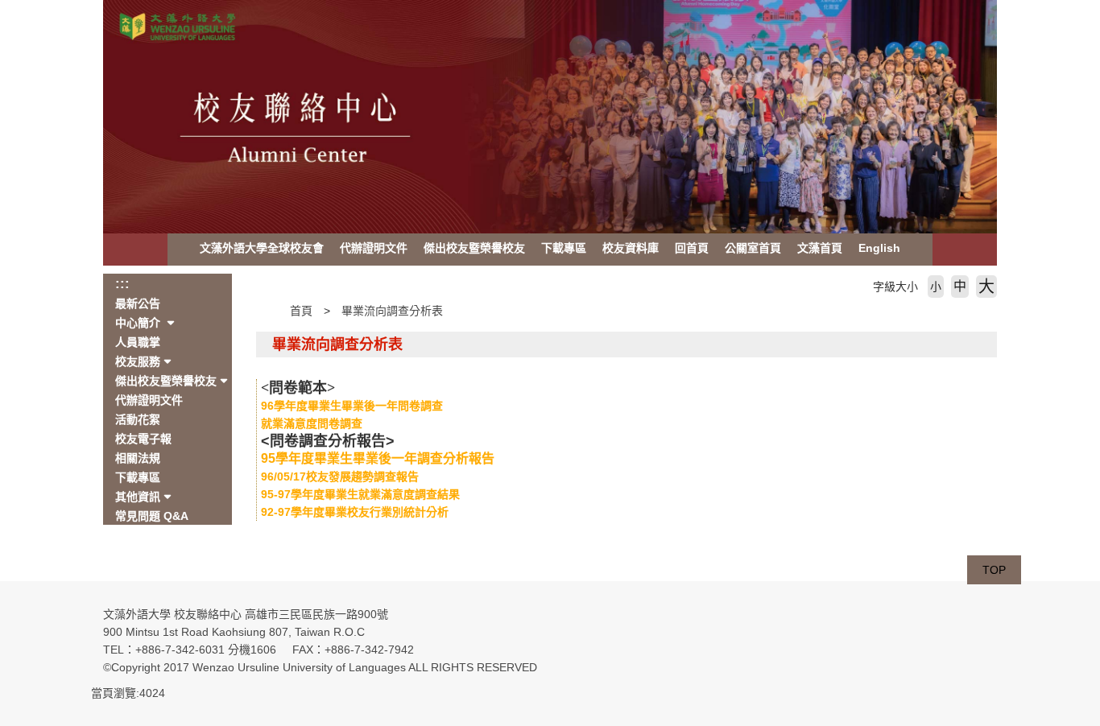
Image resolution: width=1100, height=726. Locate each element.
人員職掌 (137, 342)
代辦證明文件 (373, 247)
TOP (994, 569)
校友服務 (137, 361)
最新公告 (137, 303)
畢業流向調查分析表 (392, 310)
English (879, 247)
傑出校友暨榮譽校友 (474, 247)
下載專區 (563, 247)
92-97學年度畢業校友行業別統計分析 (355, 511)
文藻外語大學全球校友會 (262, 247)
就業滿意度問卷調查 (311, 423)
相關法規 (137, 458)
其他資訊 (137, 496)
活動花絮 (137, 419)
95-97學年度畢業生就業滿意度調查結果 (360, 494)
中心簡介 (139, 322)
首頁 (301, 310)
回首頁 (692, 247)
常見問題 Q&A (151, 515)
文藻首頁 (819, 247)
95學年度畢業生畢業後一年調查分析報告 (377, 458)
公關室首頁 (753, 247)
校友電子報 (143, 438)
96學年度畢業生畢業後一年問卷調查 (352, 405)
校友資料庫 (630, 247)
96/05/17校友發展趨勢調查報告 (340, 476)
